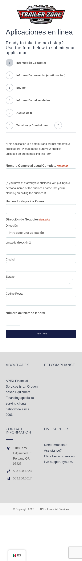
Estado (10, 276)
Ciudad (10, 259)
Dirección (12, 225)
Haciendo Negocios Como (25, 201)
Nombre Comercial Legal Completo (37, 165)
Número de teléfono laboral (25, 313)
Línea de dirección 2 (18, 242)
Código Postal (14, 293)
